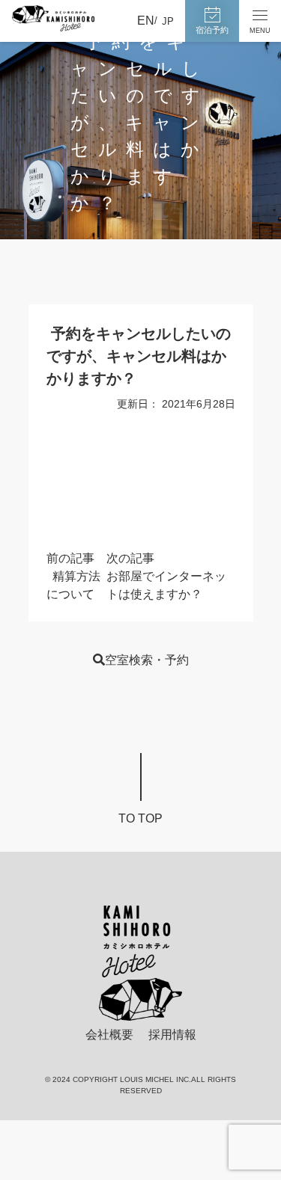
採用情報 (172, 1034)
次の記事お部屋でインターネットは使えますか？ (166, 576)
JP (168, 21)
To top (140, 818)
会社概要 (109, 1034)
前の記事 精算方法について (73, 576)
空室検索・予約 (147, 660)
